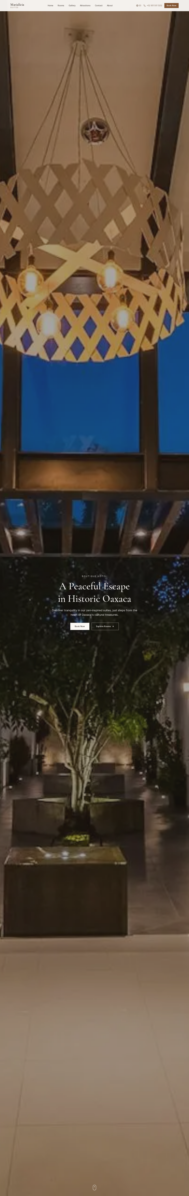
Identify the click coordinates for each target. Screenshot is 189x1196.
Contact (99, 5)
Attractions (85, 5)
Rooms (61, 5)
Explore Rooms (103, 626)
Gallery (72, 5)
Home (50, 5)
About (110, 5)
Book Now (171, 5)
